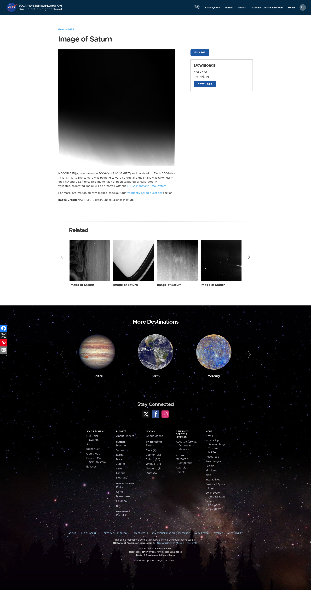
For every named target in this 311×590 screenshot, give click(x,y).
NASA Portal (201, 533)
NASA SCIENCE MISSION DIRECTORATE (170, 533)
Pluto (119, 487)
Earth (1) (151, 445)
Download (205, 84)
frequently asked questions (144, 193)
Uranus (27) (153, 464)
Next (249, 257)
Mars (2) (151, 450)
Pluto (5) (151, 473)
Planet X (121, 515)
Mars (119, 459)
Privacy (124, 533)
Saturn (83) (153, 459)
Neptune (121, 477)
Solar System (94, 431)
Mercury (214, 376)
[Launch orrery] (197, 8)
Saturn (120, 468)
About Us (74, 533)
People (210, 466)
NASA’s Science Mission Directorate (177, 543)
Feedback (109, 533)
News (209, 436)
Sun (88, 444)
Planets (121, 431)
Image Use (139, 533)
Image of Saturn (81, 284)
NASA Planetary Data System (146, 186)
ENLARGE (199, 52)
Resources (212, 457)
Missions (211, 470)
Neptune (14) (154, 468)
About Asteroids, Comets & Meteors (186, 445)
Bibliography (91, 533)
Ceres (119, 492)
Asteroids (182, 467)
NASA (12, 7)
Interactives (213, 479)
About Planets (125, 436)
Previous (61, 257)
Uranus (120, 473)
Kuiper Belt (93, 449)
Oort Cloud (93, 453)
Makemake (123, 496)
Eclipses (91, 466)
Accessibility (235, 533)
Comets (180, 472)
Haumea (121, 501)
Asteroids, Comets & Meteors (182, 434)
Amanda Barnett (163, 549)
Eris (118, 505)
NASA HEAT (213, 509)
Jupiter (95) (153, 455)
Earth (155, 376)
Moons (150, 431)
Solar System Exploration (40, 4)
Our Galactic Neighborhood (40, 9)
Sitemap (218, 533)
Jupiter (97, 376)
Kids (208, 475)
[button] (292, 8)
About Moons (154, 436)
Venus (120, 450)
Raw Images (66, 29)
